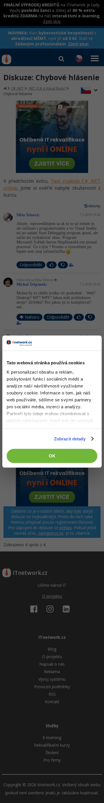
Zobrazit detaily (70, 438)
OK (52, 455)
